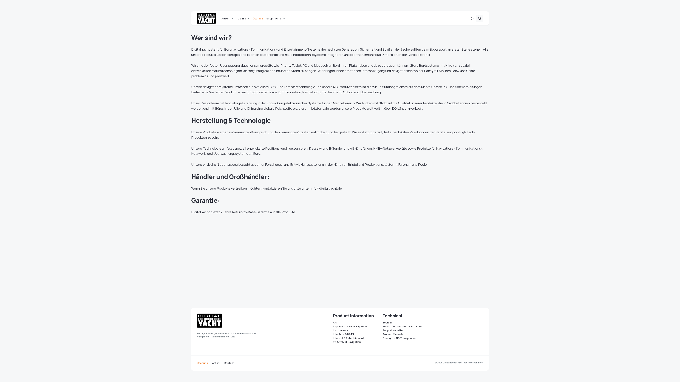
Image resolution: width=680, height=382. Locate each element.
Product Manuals (392, 334)
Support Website (392, 330)
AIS (335, 322)
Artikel (216, 363)
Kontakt (229, 363)
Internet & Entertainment (348, 338)
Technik (387, 322)
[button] (472, 18)
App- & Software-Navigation (350, 326)
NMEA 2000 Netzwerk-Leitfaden (402, 326)
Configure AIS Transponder (399, 338)
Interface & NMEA (343, 334)
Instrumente (340, 330)
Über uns (202, 363)
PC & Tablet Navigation (347, 342)
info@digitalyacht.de (326, 188)
